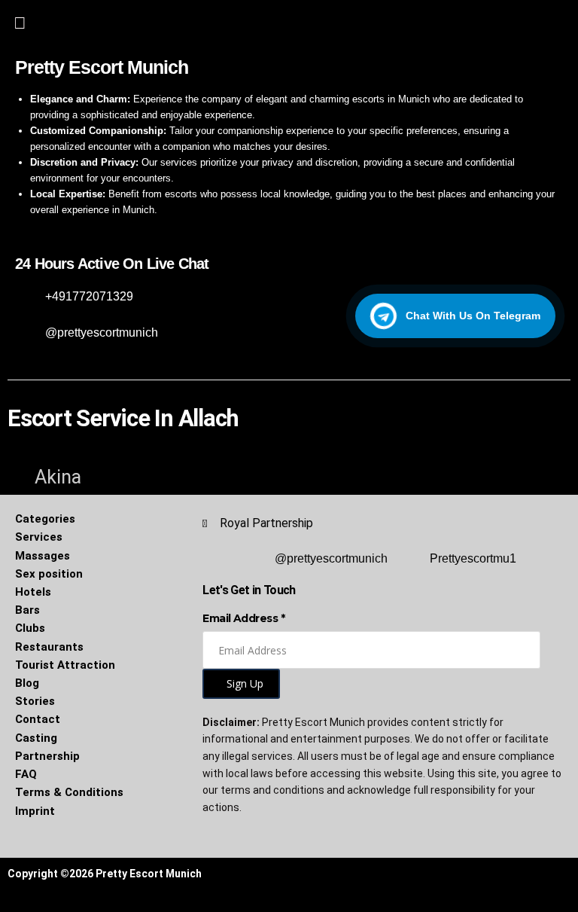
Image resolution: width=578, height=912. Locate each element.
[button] (20, 21)
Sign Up (245, 683)
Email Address (243, 618)
